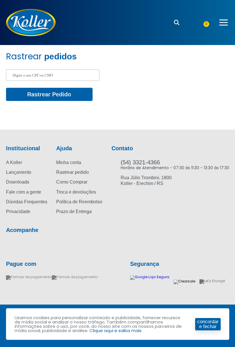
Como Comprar (71, 182)
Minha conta (68, 162)
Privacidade (18, 211)
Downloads (17, 182)
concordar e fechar (208, 324)
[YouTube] (31, 245)
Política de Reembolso (79, 201)
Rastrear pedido (72, 172)
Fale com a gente (23, 192)
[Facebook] (9, 245)
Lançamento (18, 172)
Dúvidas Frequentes (26, 201)
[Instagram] (20, 245)
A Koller (14, 162)
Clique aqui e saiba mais (115, 330)
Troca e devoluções (76, 192)
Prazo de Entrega (74, 211)
